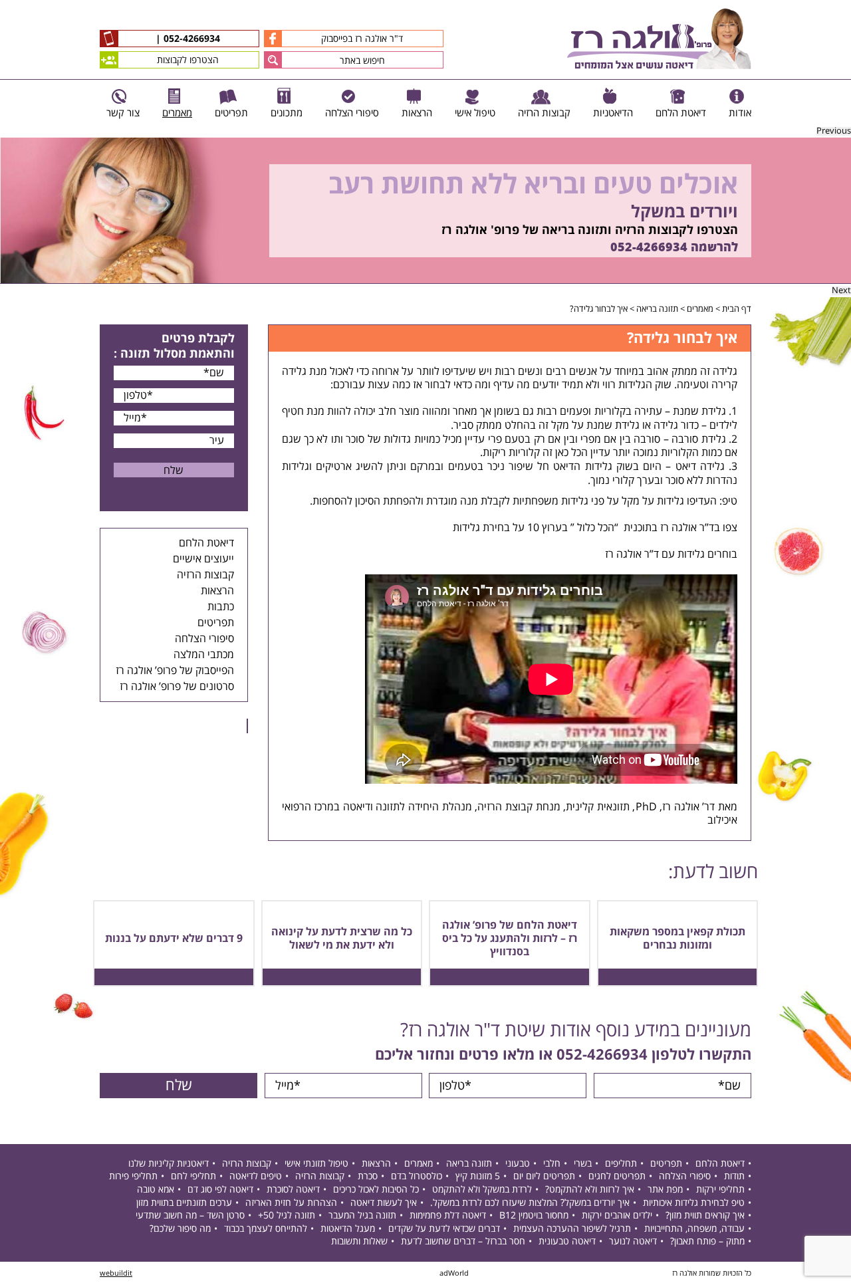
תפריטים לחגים (617, 1176)
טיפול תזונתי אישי (316, 1163)
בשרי (583, 1163)
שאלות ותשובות (359, 1241)
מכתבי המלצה (204, 654)
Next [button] (841, 291)
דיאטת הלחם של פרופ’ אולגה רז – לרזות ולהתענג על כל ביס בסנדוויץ (509, 939)
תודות (734, 1176)
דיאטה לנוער (633, 1241)
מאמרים (700, 309)
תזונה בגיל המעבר (362, 1215)
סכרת (368, 1176)
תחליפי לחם (193, 1176)
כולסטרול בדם (416, 1176)
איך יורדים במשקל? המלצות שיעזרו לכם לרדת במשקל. (530, 1203)
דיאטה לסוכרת (293, 1189)
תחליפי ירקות (720, 1189)
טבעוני (517, 1163)
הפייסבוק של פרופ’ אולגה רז (175, 670)
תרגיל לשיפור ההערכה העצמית (572, 1228)
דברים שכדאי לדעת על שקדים (444, 1228)
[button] (273, 59)
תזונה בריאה (657, 309)
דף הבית (736, 309)
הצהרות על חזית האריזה (291, 1203)
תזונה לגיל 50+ (286, 1215)
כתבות (220, 607)
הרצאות (217, 591)
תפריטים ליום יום (544, 1176)
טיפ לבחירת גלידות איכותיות (694, 1203)
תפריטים (215, 623)
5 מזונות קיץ (477, 1176)
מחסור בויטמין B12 (533, 1215)
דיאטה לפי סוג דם (220, 1189)
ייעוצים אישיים (203, 559)
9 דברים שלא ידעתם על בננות (174, 938)
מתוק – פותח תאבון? (707, 1241)
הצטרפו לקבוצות (188, 60)
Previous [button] (833, 131)
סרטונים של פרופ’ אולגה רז (177, 686)
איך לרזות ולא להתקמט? (589, 1189)
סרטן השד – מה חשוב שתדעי (190, 1215)
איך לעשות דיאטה (383, 1203)
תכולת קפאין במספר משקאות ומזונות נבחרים (677, 938)
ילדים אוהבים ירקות (617, 1215)
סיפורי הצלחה (204, 638)
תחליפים (621, 1163)
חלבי (551, 1163)
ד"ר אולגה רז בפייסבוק (362, 39)
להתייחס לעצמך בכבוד (265, 1228)
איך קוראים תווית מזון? (705, 1215)
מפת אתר (665, 1189)
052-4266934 (190, 39)
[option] (425, 211)
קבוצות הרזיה (205, 575)
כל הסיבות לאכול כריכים (376, 1189)
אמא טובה (155, 1189)
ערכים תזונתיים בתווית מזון (184, 1203)
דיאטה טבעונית (567, 1241)
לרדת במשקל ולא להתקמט (482, 1189)
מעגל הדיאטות (347, 1228)
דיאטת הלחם (206, 543)
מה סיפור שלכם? (180, 1228)
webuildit (116, 1273)
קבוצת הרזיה (505, 807)
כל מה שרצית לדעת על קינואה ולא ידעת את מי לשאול (341, 938)
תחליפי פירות (133, 1176)
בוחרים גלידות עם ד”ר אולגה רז (671, 554)
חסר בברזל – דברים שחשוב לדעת (463, 1241)
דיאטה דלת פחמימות (448, 1215)
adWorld (454, 1273)
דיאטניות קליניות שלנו (168, 1163)
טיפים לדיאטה (255, 1176)
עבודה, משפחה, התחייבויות (694, 1228)
